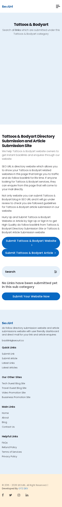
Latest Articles (9, 367)
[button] (58, 6)
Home (5, 413)
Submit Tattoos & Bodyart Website (31, 241)
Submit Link (8, 353)
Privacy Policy (9, 456)
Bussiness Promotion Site (16, 397)
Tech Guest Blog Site (13, 383)
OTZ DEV (23, 488)
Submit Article (9, 358)
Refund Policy (9, 447)
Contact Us (8, 426)
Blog (4, 422)
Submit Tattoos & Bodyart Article (29, 253)
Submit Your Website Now (31, 296)
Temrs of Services (12, 451)
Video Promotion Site (14, 392)
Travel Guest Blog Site (14, 388)
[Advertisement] (31, 82)
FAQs (5, 442)
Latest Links (8, 363)
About (5, 417)
